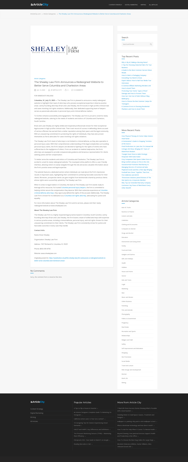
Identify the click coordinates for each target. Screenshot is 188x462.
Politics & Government (129, 318)
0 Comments (78, 90)
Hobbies (124, 267)
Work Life (125, 378)
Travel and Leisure (127, 365)
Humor (124, 276)
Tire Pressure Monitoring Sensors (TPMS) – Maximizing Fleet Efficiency (92, 434)
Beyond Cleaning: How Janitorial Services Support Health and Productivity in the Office (136, 434)
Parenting (125, 306)
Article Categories (49, 14)
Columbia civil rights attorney (75, 196)
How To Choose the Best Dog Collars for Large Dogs (136, 440)
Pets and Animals (127, 310)
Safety (124, 344)
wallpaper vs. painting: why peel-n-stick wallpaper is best (137, 421)
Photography (126, 314)
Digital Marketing (36, 413)
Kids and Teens (126, 280)
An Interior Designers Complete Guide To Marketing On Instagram (92, 413)
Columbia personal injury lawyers (73, 187)
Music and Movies (127, 297)
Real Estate (125, 327)
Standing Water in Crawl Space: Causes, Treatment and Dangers (135, 416)
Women (124, 374)
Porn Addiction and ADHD (130, 175)
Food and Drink (126, 250)
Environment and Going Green (131, 242)
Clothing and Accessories (129, 224)
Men (123, 293)
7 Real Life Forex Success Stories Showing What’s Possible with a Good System (137, 409)
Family (124, 246)
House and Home (127, 271)
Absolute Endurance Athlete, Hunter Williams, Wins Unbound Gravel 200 (134, 445)
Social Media (126, 361)
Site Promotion (126, 357)
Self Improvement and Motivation (132, 348)
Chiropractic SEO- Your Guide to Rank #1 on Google (92, 440)
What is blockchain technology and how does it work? (136, 425)
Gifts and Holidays (127, 259)
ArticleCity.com (35, 14)
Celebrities (125, 220)
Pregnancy (125, 323)
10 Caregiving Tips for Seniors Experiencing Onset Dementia (91, 424)
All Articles (34, 421)
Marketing (125, 289)
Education (125, 237)
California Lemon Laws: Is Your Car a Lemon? (90, 419)
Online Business (127, 301)
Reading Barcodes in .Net (83, 444)
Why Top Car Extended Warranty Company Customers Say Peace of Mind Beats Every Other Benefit (136, 185)
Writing (124, 383)
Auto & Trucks (126, 207)
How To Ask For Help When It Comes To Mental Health (137, 429)
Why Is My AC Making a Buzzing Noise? (135, 62)
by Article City (56, 90)
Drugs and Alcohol (127, 233)
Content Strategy (36, 409)
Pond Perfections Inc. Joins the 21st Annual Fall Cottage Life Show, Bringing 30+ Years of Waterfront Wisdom (137, 148)
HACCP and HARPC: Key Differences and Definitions (92, 429)
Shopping (124, 353)
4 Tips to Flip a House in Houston (86, 408)
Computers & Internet (129, 229)
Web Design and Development (131, 370)
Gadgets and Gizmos (128, 254)
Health (124, 263)
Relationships (126, 336)
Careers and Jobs (127, 216)
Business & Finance (128, 212)
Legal (123, 284)
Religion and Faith (127, 340)
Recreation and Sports (129, 331)
